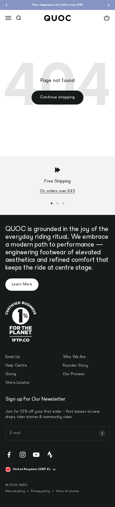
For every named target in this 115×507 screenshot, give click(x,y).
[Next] (109, 5)
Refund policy (15, 491)
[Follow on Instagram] (22, 454)
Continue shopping (57, 97)
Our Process (74, 374)
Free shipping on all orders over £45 (57, 4)
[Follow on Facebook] (9, 454)
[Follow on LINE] (49, 454)
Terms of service (67, 491)
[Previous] (6, 5)
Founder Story (75, 366)
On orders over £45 (57, 191)
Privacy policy (40, 491)
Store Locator (17, 383)
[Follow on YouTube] (36, 454)
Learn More (22, 284)
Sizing (10, 374)
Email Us (12, 357)
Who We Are (74, 357)
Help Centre (16, 366)
